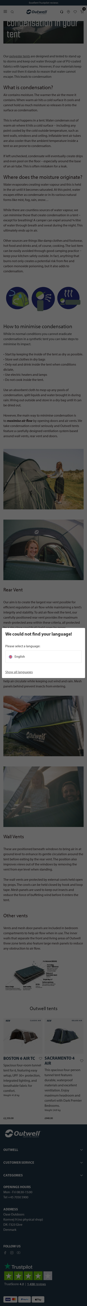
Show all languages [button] (19, 672)
